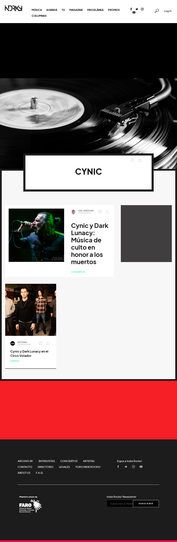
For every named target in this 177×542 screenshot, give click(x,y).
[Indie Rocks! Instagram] (142, 9)
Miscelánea (95, 9)
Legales (64, 466)
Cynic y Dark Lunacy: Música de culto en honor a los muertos (89, 243)
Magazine (76, 9)
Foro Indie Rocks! (88, 466)
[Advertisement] (88, 51)
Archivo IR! (25, 461)
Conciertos (78, 272)
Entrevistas (47, 461)
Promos (114, 9)
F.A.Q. (40, 472)
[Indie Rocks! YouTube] (134, 12)
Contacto (25, 466)
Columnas (39, 15)
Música (37, 9)
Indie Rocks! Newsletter (121, 496)
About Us (24, 472)
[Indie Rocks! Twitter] (136, 9)
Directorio (45, 466)
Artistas (89, 461)
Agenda (51, 9)
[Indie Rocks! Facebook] (131, 9)
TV (63, 9)
